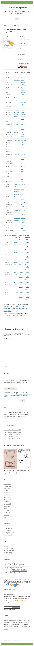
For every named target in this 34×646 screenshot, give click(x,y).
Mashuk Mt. (17, 210)
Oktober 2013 (7, 513)
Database (10, 566)
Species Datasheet (19, 570)
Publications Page (7, 571)
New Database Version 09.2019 (12, 439)
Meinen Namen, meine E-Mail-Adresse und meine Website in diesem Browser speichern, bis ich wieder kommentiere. (16, 382)
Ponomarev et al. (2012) (23, 127)
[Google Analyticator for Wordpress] (11, 609)
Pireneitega (22, 569)
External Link (12, 473)
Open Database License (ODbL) (21, 622)
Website (6, 373)
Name (6, 359)
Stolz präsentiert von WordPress (12, 640)
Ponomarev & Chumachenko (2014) (23, 114)
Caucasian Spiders (17, 7)
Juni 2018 (6, 497)
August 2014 (7, 504)
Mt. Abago (16, 124)
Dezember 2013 (8, 510)
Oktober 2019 (7, 490)
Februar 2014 (7, 506)
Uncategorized (8, 535)
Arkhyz (15, 202)
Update (5, 572)
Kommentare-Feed (9, 550)
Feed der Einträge (9, 548)
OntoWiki (17, 569)
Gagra (15, 166)
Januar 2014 (7, 508)
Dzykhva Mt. (17, 140)
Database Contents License (14, 315)
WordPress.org (8, 552)
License (20, 567)
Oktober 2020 (7, 486)
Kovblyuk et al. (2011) (23, 142)
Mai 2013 (6, 517)
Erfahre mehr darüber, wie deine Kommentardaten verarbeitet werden (17, 395)
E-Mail (6, 366)
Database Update (8, 528)
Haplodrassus (15, 567)
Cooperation (22, 564)
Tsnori (15, 225)
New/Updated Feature (10, 533)
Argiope (5, 564)
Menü (17, 18)
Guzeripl (16, 132)
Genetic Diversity (25, 566)
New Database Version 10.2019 (12, 436)
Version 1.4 (11, 572)
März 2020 (7, 488)
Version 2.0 (17, 572)
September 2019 (8, 493)
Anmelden (6, 546)
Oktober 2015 (7, 501)
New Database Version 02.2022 (12, 430)
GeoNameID (8, 567)
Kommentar (8, 338)
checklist (12, 564)
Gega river (16, 154)
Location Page (9, 569)
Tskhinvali (16, 88)
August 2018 (7, 495)
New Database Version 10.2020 (12, 432)
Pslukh (15, 177)
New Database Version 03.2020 (12, 434)
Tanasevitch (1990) (23, 179)
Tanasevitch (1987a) (23, 212)
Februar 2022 (7, 484)
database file (17, 566)
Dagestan (6, 566)
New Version (7, 530)
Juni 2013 (6, 515)
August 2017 (7, 499)
